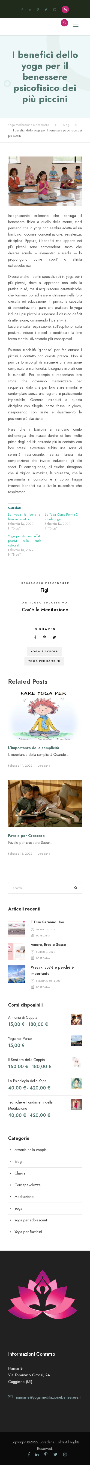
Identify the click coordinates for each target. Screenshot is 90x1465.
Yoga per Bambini (28, 1232)
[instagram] (54, 9)
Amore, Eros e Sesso (48, 944)
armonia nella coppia (31, 1149)
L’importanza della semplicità (33, 748)
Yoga (18, 1208)
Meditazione (24, 1196)
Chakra (20, 1173)
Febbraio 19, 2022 (20, 765)
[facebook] (22, 9)
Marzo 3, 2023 (45, 952)
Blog (18, 1161)
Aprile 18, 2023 (46, 929)
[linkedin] (30, 9)
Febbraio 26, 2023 (48, 980)
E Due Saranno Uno (47, 922)
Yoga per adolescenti (31, 1220)
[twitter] (46, 9)
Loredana (44, 765)
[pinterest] (38, 9)
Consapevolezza (28, 1185)
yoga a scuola (44, 651)
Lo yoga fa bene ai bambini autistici (24, 516)
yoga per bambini (44, 661)
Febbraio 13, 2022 (20, 853)
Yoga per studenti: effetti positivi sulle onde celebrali (24, 541)
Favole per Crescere (26, 835)
